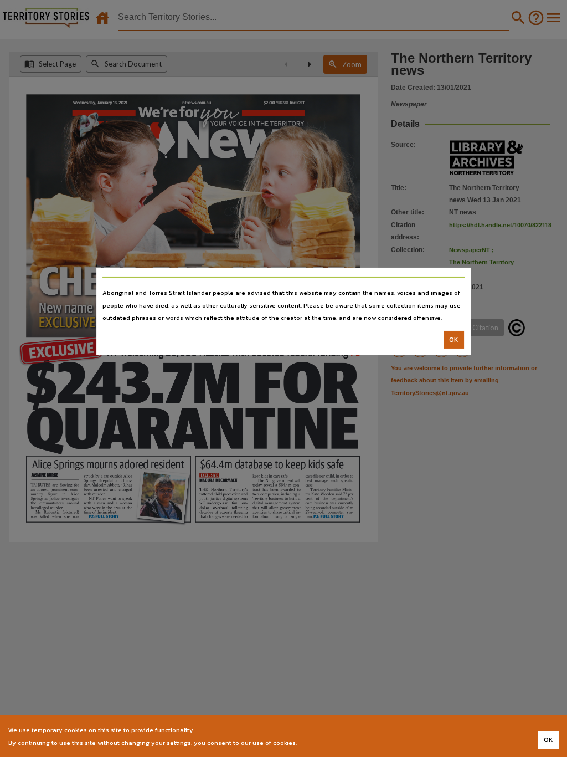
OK (453, 340)
